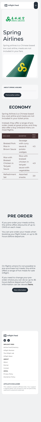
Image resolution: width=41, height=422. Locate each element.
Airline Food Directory (11, 347)
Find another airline (13, 95)
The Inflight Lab (9, 353)
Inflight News (8, 356)
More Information (20, 290)
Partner (6, 365)
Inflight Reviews (9, 350)
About (6, 362)
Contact (6, 368)
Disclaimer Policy (9, 377)
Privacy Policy (8, 374)
